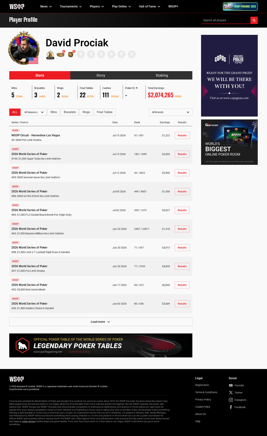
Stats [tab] (39, 75)
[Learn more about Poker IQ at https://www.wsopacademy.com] (136, 88)
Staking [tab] (162, 75)
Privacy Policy (203, 399)
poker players (28, 421)
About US (200, 414)
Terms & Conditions (206, 392)
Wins (53, 112)
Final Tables (104, 112)
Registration (202, 385)
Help (197, 421)
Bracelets (70, 112)
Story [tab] (100, 75)
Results (182, 135)
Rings (86, 112)
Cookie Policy (202, 406)
